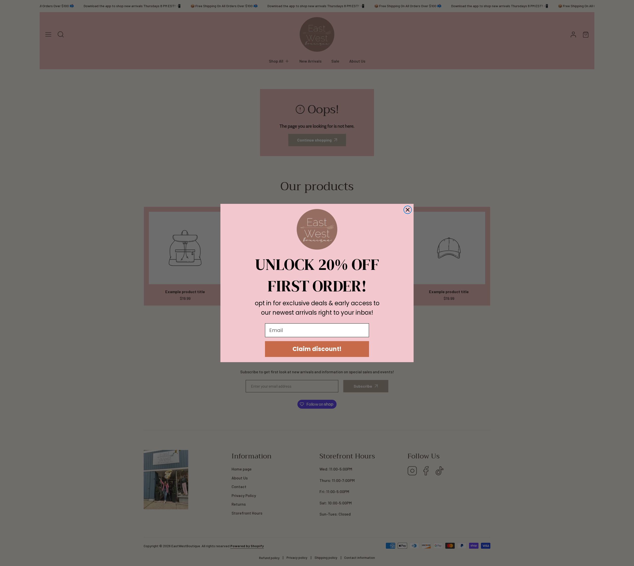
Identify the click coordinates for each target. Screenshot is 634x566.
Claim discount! (317, 349)
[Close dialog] (408, 210)
